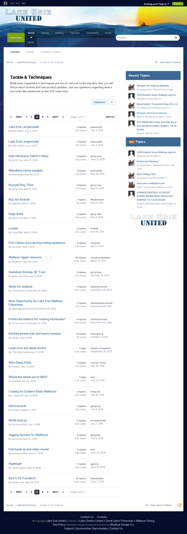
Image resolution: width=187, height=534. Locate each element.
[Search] (176, 38)
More (31, 42)
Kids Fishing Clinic (146, 174)
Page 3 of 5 (77, 117)
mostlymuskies (144, 89)
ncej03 (15, 366)
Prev (19, 117)
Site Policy (59, 524)
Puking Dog (97, 333)
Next (55, 117)
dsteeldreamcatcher (23, 308)
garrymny (96, 406)
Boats (108, 32)
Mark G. (140, 117)
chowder (16, 246)
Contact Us (87, 516)
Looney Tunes (98, 362)
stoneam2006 (19, 424)
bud (93, 377)
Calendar (75, 32)
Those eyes (18, 290)
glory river (17, 160)
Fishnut (94, 228)
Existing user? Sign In (155, 4)
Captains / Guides (51, 51)
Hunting (59, 32)
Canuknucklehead (100, 257)
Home (31, 32)
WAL (24, 3)
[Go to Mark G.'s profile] (131, 114)
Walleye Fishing (145, 520)
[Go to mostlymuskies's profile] (131, 87)
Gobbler (16, 381)
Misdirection (97, 199)
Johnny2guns (19, 467)
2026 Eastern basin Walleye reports (156, 95)
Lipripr (15, 337)
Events (30, 51)
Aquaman (141, 98)
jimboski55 (18, 131)
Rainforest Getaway (147, 161)
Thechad (17, 352)
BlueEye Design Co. (122, 524)
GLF (18, 3)
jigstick (94, 464)
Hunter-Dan (18, 482)
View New (16, 37)
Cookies (102, 516)
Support (69, 528)
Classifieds (92, 32)
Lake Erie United (56, 520)
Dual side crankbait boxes (151, 183)
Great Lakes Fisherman (119, 520)
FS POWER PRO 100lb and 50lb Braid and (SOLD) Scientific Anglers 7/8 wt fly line (156, 126)
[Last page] (63, 117)
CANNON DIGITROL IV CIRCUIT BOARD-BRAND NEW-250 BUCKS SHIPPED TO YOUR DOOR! (155, 196)
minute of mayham (100, 348)
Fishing (45, 32)
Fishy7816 (17, 232)
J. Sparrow (17, 395)
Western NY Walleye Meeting (153, 85)
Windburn (17, 261)
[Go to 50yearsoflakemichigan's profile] (131, 194)
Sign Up (178, 3)
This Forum (161, 37)
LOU (12, 3)
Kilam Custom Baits (146, 187)
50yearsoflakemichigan (148, 203)
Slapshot (16, 203)
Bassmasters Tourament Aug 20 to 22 (157, 104)
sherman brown (99, 286)
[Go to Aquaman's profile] (131, 96)
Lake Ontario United (91, 520)
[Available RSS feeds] (179, 505)
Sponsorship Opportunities (92, 528)
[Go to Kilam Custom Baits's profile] (131, 185)
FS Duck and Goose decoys (152, 113)
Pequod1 (95, 391)
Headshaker (97, 478)
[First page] (11, 117)
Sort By (110, 117)
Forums (15, 51)
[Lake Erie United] (153, 219)
